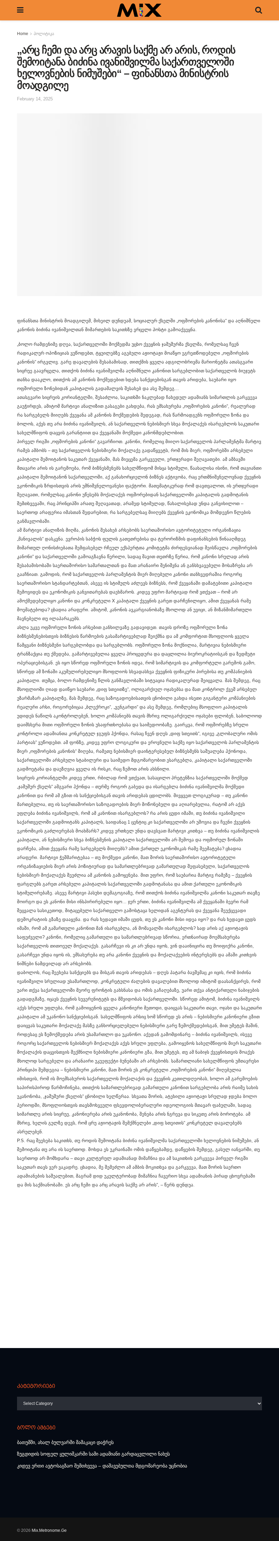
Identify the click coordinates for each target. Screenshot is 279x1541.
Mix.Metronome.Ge (49, 1530)
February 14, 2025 (35, 98)
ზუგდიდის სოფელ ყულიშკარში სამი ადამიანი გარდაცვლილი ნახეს (93, 1454)
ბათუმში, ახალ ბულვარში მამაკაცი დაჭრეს (65, 1442)
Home (22, 33)
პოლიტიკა (44, 33)
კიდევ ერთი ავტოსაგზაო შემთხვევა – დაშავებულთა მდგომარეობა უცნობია (102, 1466)
